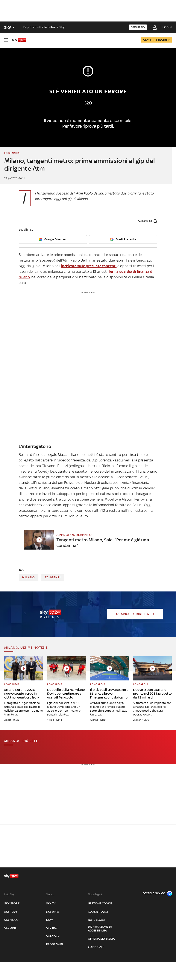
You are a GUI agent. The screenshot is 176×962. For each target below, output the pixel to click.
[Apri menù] (6, 40)
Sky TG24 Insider (156, 39)
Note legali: (95, 894)
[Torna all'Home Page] (19, 40)
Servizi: (50, 894)
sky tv (50, 903)
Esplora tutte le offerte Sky (44, 27)
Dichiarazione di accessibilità (100, 928)
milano (28, 577)
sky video (11, 919)
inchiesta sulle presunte (89, 266)
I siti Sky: (9, 894)
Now (49, 919)
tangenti (53, 577)
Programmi (54, 944)
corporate (96, 946)
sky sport (11, 903)
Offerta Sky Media (101, 938)
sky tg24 (10, 911)
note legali (96, 919)
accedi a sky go (154, 893)
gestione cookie (100, 903)
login (167, 27)
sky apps (52, 911)
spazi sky (52, 936)
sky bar (51, 928)
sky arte (10, 928)
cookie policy (98, 911)
